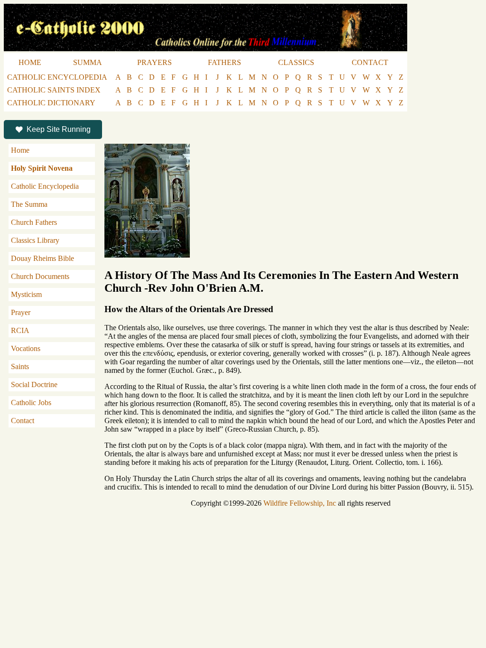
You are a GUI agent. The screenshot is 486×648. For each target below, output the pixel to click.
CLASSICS (296, 62)
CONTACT (370, 62)
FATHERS (224, 62)
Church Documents (40, 276)
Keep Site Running (59, 129)
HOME (30, 62)
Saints (20, 366)
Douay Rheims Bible (42, 258)
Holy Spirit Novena (42, 168)
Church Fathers (34, 222)
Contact (22, 421)
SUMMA (87, 62)
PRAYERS (154, 62)
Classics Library (35, 240)
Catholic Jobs (31, 402)
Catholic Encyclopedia (45, 186)
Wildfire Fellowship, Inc (299, 503)
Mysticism (26, 294)
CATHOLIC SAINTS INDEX (54, 90)
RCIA (20, 330)
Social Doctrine (34, 384)
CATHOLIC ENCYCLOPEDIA (57, 77)
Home (20, 150)
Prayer (20, 312)
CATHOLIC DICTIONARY (51, 103)
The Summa (29, 204)
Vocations (25, 348)
